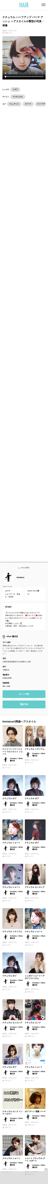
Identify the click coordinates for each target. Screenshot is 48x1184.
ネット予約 (24, 700)
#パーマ (28, 104)
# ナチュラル (18, 97)
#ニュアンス (14, 104)
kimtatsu (20, 584)
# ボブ (15, 89)
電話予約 (24, 711)
